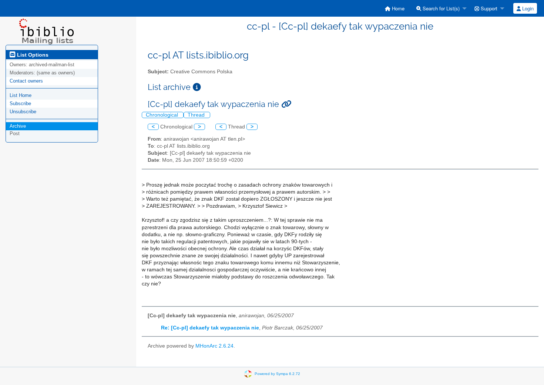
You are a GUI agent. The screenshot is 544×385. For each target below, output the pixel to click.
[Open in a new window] (197, 87)
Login (527, 8)
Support (488, 8)
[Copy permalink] (286, 104)
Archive (18, 126)
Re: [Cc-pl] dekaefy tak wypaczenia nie (210, 328)
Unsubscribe (23, 111)
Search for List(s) (440, 8)
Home (397, 8)
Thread (197, 115)
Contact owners (26, 81)
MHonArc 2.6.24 (214, 346)
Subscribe (20, 103)
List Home (20, 95)
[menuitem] (394, 8)
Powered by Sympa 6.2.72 (277, 374)
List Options (32, 55)
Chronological (162, 115)
